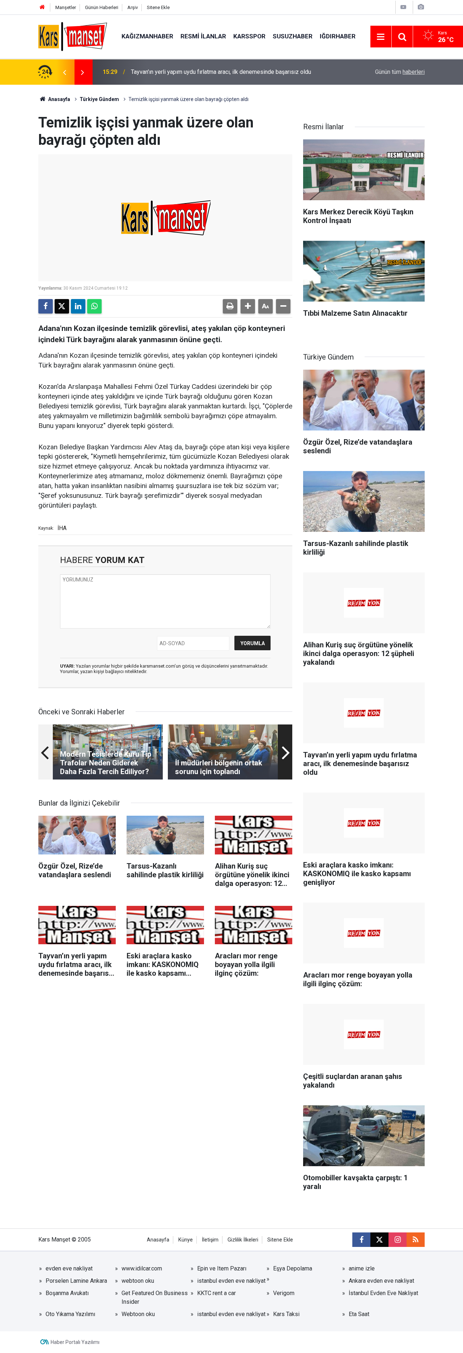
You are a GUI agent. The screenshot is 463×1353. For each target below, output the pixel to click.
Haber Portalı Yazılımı (75, 1342)
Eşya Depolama (292, 1268)
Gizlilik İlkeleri (243, 1240)
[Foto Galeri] (421, 7)
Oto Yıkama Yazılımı (70, 1314)
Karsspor (249, 36)
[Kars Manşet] (72, 36)
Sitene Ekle (158, 7)
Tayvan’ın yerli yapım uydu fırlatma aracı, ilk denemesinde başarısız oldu (221, 71)
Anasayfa (58, 99)
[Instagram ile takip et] (397, 1239)
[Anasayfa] (42, 7)
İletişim (210, 1240)
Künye (185, 1240)
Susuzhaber (293, 36)
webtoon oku (138, 1280)
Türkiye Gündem (99, 99)
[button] (248, 306)
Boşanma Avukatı (67, 1293)
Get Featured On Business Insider (155, 1297)
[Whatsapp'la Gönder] (94, 306)
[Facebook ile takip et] (361, 1239)
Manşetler (65, 7)
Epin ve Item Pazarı (221, 1268)
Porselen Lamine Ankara (76, 1280)
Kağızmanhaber (147, 36)
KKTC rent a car (216, 1293)
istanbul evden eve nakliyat (231, 1280)
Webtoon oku (138, 1314)
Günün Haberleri (101, 7)
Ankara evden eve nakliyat (381, 1280)
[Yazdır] (230, 306)
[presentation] (64, 72)
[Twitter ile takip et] (379, 1239)
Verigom (283, 1293)
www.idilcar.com (142, 1268)
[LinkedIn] (78, 306)
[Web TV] (403, 7)
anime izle (362, 1268)
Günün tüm (400, 71)
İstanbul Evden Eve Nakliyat (383, 1293)
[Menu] (380, 37)
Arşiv (132, 7)
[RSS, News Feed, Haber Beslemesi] (416, 1239)
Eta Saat (359, 1314)
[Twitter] (62, 306)
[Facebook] (45, 306)
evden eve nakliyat (69, 1268)
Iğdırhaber (338, 36)
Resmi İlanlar (203, 36)
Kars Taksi (286, 1314)
